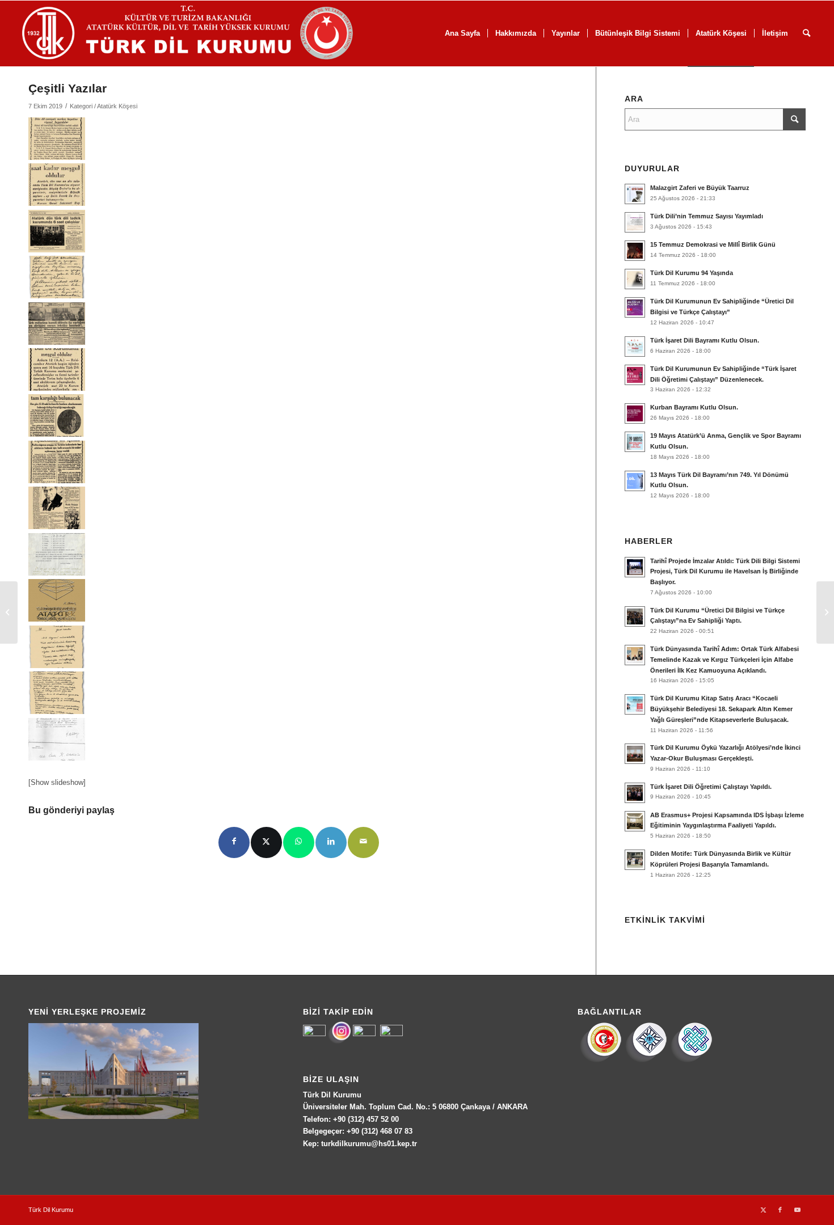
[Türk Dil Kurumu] (211, 33)
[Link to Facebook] (780, 1209)
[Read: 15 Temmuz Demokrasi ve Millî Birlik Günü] (635, 250)
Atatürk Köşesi (117, 106)
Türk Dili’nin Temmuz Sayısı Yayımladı (706, 216)
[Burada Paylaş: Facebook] (234, 842)
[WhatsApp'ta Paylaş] (298, 842)
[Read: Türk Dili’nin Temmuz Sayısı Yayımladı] (635, 222)
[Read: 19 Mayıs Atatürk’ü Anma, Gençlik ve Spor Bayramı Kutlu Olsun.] (635, 442)
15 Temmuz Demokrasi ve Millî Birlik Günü (713, 244)
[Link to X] (763, 1209)
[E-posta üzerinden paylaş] (363, 842)
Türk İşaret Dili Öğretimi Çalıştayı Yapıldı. (711, 786)
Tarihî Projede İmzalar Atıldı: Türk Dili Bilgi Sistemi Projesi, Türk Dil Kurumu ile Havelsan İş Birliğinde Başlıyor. (725, 571)
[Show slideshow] (57, 782)
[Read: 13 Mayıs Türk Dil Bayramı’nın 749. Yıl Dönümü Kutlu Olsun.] (635, 481)
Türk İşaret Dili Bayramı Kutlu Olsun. (704, 340)
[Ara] (806, 33)
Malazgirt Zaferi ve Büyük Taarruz (699, 187)
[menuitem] (462, 33)
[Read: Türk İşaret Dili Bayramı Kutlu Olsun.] (635, 346)
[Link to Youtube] (797, 1209)
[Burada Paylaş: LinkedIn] (331, 842)
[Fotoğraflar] (9, 612)
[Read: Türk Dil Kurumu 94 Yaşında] (635, 279)
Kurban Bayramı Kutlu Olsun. (694, 407)
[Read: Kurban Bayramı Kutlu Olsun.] (635, 413)
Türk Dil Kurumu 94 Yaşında (691, 272)
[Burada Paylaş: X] (266, 842)
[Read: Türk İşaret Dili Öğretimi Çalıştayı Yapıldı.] (635, 793)
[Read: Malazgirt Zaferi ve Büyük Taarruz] (635, 194)
